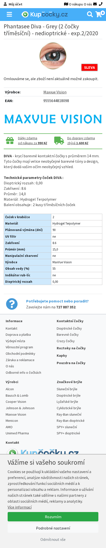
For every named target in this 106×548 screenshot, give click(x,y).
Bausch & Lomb (17, 395)
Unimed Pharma (17, 433)
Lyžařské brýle (67, 401)
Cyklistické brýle (69, 408)
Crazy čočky (66, 341)
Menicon (12, 420)
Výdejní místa (15, 341)
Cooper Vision (16, 401)
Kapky (62, 355)
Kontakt (11, 328)
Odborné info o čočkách (23, 372)
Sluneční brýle (67, 389)
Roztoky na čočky (71, 348)
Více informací (20, 507)
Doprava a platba (18, 334)
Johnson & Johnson (20, 408)
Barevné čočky (68, 334)
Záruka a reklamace (20, 360)
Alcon (10, 389)
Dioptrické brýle (69, 395)
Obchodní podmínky (20, 353)
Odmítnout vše (53, 539)
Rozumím (53, 516)
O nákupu (76, 4)
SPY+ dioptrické (68, 433)
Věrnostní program (19, 347)
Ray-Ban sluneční (69, 414)
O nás (88, 4)
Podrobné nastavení (53, 528)
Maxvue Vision (55, 91)
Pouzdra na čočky (71, 363)
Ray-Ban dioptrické (71, 420)
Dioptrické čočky (69, 328)
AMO (9, 427)
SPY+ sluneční (67, 427)
